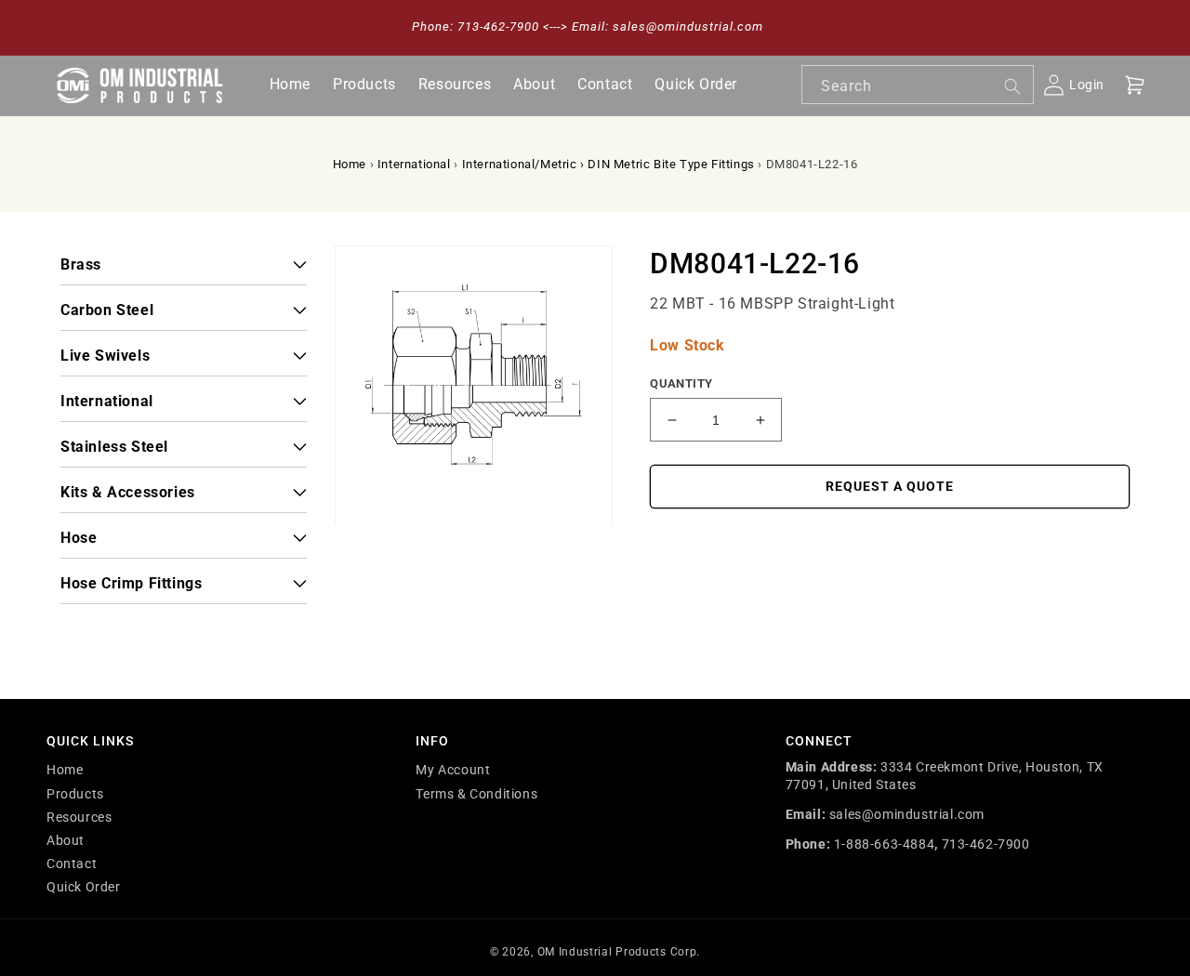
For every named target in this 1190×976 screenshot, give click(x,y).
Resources (79, 817)
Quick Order (83, 886)
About (65, 840)
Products (75, 793)
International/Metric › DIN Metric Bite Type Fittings (608, 164)
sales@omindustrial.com (907, 814)
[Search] (1012, 86)
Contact (71, 863)
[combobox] (917, 84)
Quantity (681, 383)
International (414, 164)
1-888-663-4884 (884, 844)
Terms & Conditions (476, 793)
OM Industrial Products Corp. (619, 951)
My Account (453, 769)
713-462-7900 (986, 844)
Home (349, 164)
